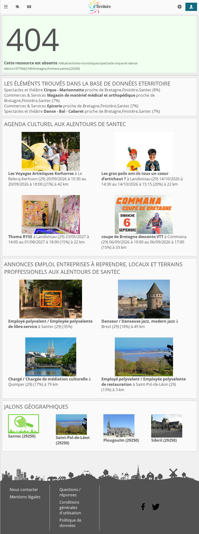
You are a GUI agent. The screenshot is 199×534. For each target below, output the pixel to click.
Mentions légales (25, 497)
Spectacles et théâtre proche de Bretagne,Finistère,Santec (78, 90)
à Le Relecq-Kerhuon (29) (45, 176)
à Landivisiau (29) (134, 176)
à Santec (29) (50, 324)
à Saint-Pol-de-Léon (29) (143, 381)
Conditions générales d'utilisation (70, 508)
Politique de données (70, 522)
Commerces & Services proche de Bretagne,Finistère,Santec (67, 106)
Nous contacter (24, 489)
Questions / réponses (70, 492)
